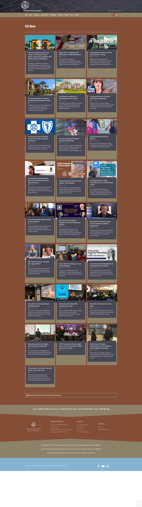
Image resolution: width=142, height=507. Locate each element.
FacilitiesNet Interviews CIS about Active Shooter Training (101, 53)
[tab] (71, 395)
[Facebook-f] (113, 15)
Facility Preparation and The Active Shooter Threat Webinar (70, 182)
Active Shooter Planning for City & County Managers (70, 265)
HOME (26, 15)
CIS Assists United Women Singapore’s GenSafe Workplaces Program (69, 222)
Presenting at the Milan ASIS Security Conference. (68, 305)
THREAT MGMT (53, 15)
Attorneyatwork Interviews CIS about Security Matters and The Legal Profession (38, 180)
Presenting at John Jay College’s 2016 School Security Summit (38, 345)
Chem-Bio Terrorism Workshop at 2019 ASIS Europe (39, 305)
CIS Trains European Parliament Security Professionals (69, 140)
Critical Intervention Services (32, 10)
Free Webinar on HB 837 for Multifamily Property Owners (68, 97)
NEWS (72, 15)
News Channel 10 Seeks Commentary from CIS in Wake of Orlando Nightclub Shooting (100, 346)
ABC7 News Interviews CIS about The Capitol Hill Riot (38, 263)
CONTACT (77, 15)
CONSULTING (36, 15)
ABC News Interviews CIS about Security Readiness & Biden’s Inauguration (100, 223)
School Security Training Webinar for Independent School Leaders (102, 265)
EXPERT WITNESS (44, 15)
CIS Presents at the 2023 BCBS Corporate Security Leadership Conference (38, 139)
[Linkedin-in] (107, 466)
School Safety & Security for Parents (99, 138)
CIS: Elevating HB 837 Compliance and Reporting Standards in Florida (39, 99)
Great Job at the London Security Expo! (100, 305)
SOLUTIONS (60, 15)
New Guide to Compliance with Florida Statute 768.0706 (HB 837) (70, 53)
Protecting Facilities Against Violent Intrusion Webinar (39, 220)
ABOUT (30, 15)
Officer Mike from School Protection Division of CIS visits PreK (40, 369)
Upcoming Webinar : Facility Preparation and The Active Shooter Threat (101, 182)
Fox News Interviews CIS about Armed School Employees (100, 97)
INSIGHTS (67, 15)
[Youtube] (116, 15)
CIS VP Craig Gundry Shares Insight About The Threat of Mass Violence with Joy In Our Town (70, 346)
